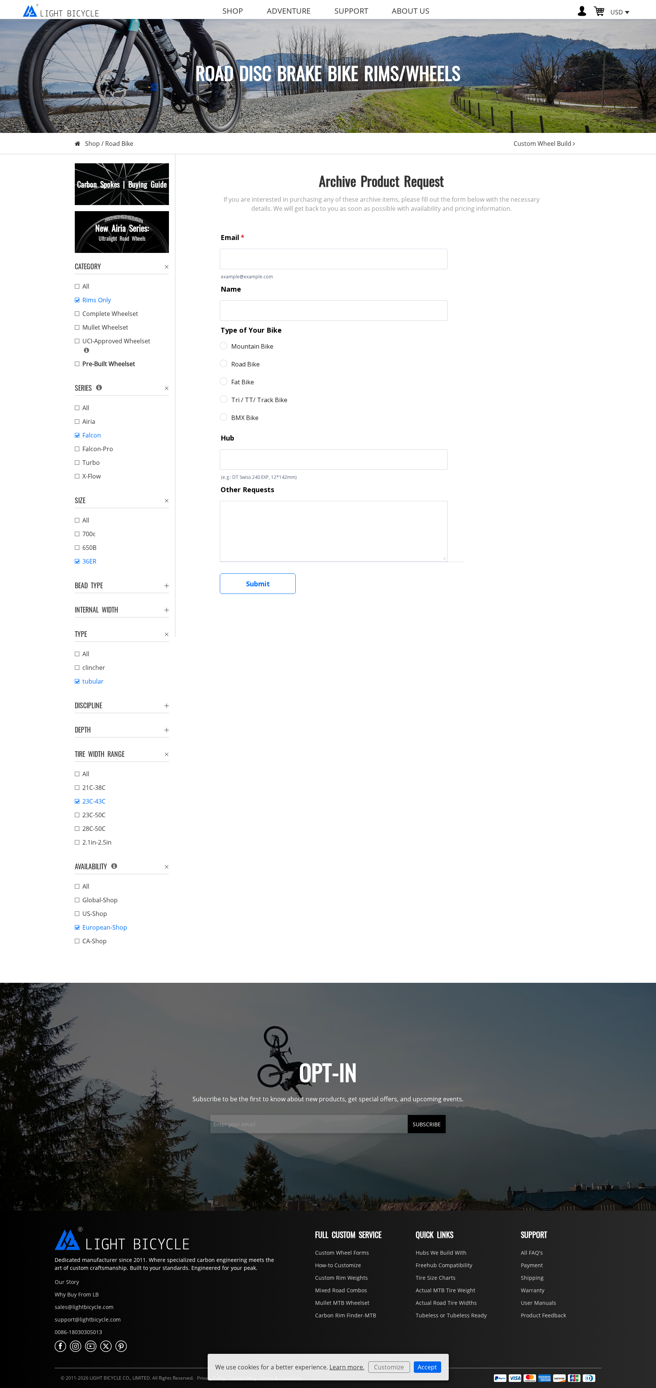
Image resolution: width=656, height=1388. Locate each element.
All (85, 286)
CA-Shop (94, 941)
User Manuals (538, 1302)
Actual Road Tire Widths (446, 1302)
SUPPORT (351, 11)
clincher (93, 667)
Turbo (91, 462)
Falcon (91, 435)
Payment (532, 1265)
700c (89, 534)
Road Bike (119, 143)
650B (89, 547)
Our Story (67, 1281)
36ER (89, 561)
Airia (88, 421)
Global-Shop (100, 900)
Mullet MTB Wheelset (342, 1302)
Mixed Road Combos (341, 1290)
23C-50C (94, 815)
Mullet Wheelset (105, 327)
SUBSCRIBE (427, 1124)
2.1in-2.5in (97, 842)
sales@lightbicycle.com (84, 1307)
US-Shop (94, 914)
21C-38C (94, 787)
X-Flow (91, 476)
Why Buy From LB (77, 1294)
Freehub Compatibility (444, 1265)
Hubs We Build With (441, 1252)
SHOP (232, 11)
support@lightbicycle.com (88, 1319)
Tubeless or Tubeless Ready (451, 1315)
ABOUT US (410, 11)
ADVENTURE (289, 11)
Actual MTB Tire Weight (445, 1290)
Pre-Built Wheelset (108, 364)
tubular (93, 681)
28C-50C (94, 828)
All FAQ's (532, 1252)
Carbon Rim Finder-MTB (345, 1315)
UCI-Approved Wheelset (116, 341)
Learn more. (347, 1367)
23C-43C (94, 801)
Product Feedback (543, 1315)
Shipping (532, 1277)
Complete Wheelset (110, 313)
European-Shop (104, 927)
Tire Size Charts (436, 1277)
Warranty (532, 1290)
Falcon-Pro (97, 449)
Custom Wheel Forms (342, 1252)
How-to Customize (338, 1265)
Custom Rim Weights (341, 1277)
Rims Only (96, 300)
